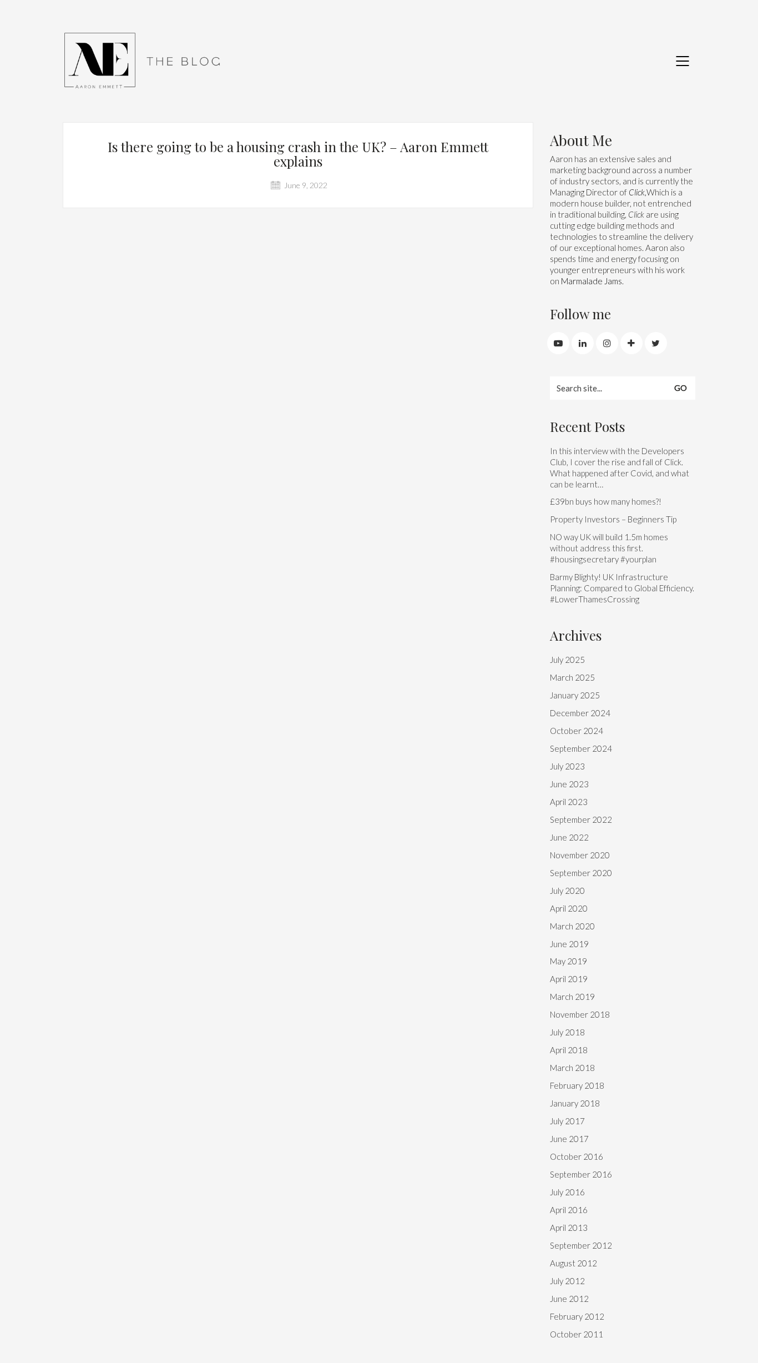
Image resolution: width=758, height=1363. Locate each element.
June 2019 (569, 944)
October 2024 (576, 731)
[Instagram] (607, 343)
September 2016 (581, 1174)
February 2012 (577, 1316)
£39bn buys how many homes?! (605, 501)
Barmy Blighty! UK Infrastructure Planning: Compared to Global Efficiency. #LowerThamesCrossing (622, 588)
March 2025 (572, 677)
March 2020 (572, 926)
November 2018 (580, 1014)
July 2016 (567, 1192)
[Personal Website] (631, 343)
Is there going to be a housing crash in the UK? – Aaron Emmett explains (298, 154)
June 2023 (569, 784)
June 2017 (569, 1139)
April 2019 (569, 979)
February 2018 (577, 1085)
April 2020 (569, 908)
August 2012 (573, 1263)
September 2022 (581, 819)
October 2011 (576, 1334)
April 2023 (569, 802)
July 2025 (567, 660)
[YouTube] (558, 343)
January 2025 (575, 695)
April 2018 (569, 1050)
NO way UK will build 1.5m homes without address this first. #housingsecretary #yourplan (609, 548)
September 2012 (581, 1245)
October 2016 (576, 1156)
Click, (637, 192)
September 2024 (581, 748)
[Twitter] (656, 343)
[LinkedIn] (583, 343)
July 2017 (567, 1121)
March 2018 (572, 1068)
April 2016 (569, 1210)
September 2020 (581, 873)
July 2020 (567, 891)
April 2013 (569, 1228)
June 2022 (569, 837)
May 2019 (568, 961)
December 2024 (580, 713)
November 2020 (580, 855)
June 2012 (569, 1299)
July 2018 (567, 1032)
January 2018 (575, 1103)
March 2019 (572, 997)
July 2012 (567, 1281)
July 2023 (567, 766)
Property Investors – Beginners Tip (613, 519)
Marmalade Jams (591, 281)
